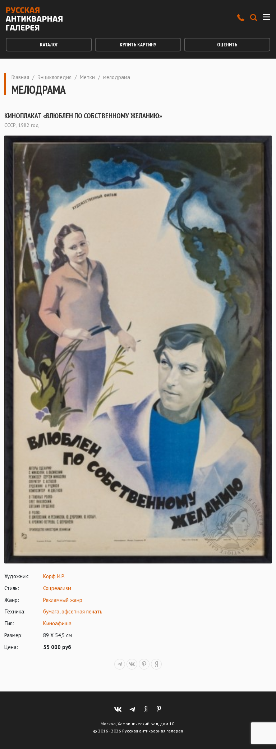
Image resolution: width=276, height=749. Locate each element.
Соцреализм (57, 588)
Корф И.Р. (54, 576)
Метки (87, 77)
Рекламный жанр (62, 600)
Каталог (49, 44)
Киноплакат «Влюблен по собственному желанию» (83, 115)
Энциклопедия (54, 77)
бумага (51, 611)
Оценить (227, 44)
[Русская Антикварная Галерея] (34, 19)
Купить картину (138, 44)
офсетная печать (81, 611)
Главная (20, 77)
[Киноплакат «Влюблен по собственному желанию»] (138, 349)
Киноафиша (57, 623)
